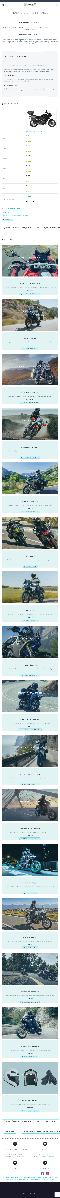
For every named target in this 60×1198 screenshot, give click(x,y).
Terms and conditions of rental (44, 1177)
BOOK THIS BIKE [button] (32, 228)
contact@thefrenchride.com (47, 1156)
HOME (10, 1132)
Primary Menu (57, 5)
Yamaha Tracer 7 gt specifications (16, 62)
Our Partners (9, 1179)
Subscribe (15, 1174)
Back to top (50, 1121)
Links (55, 1177)
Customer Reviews (35, 1179)
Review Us (44, 1179)
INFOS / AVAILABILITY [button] (14, 228)
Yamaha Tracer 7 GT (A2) (35, 131)
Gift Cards (51, 1179)
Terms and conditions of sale (27, 1177)
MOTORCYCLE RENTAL (34, 1132)
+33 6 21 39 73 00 (46, 1154)
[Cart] (3, 5)
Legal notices (14, 1177)
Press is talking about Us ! (21, 1179)
